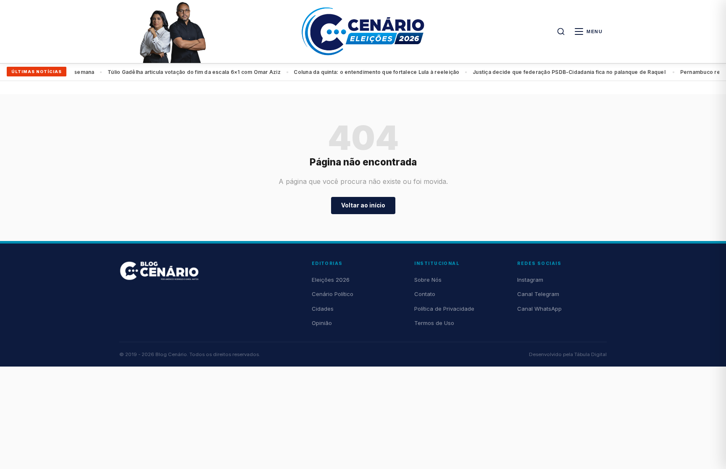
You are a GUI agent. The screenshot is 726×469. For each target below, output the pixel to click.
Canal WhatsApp (539, 308)
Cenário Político (332, 294)
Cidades (323, 308)
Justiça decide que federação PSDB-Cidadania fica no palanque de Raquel (563, 72)
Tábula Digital (590, 354)
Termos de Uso (434, 323)
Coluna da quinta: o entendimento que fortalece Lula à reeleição (369, 72)
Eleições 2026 (331, 279)
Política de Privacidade (444, 308)
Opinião (322, 323)
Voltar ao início (363, 205)
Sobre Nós (428, 279)
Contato (424, 294)
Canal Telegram (538, 294)
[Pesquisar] (560, 31)
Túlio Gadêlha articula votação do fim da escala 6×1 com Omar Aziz (187, 72)
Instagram (530, 279)
